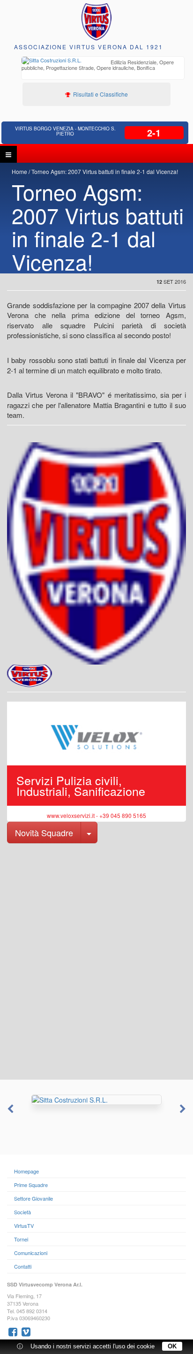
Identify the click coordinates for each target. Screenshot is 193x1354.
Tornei (21, 1239)
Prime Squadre (31, 1184)
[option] (103, 66)
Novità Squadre (44, 832)
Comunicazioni (30, 1252)
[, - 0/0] (29, 676)
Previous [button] (9, 1109)
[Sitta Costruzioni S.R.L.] (96, 1100)
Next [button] (183, 1109)
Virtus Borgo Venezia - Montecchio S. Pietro (65, 131)
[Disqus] (96, 960)
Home (19, 171)
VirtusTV (24, 1225)
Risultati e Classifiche (100, 94)
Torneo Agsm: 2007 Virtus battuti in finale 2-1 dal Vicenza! (104, 171)
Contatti (22, 1266)
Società (22, 1212)
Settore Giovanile (33, 1198)
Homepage (26, 1171)
